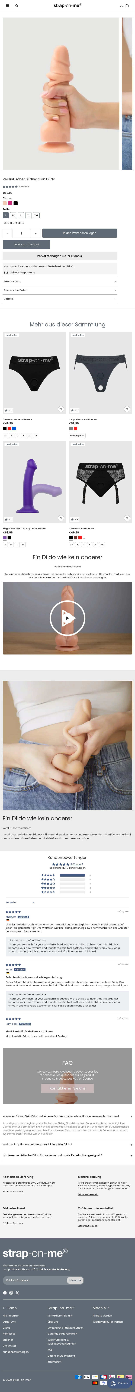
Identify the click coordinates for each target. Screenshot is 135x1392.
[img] (13, 912)
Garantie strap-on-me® (62, 1334)
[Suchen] (17, 5)
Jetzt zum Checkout (26, 244)
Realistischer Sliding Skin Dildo (29, 179)
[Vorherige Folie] (18, 373)
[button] (48, 875)
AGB (50, 1350)
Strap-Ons (9, 1322)
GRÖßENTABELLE (14, 223)
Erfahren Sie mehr (13, 1191)
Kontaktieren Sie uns (68, 1088)
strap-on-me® (22, 1380)
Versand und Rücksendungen (65, 1327)
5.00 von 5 (76, 864)
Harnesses (9, 1334)
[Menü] (7, 6)
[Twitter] (17, 1293)
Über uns (53, 1322)
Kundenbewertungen (16, 1352)
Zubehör (8, 1340)
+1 (84, 538)
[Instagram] (11, 1293)
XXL (36, 435)
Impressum (55, 1361)
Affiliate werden (102, 1315)
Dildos (6, 1327)
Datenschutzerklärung (61, 1355)
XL (29, 435)
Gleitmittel (9, 1346)
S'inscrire (75, 1280)
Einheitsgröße (77, 435)
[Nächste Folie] (50, 373)
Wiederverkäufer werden (108, 1322)
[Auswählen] (61, 409)
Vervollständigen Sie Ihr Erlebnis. (60, 256)
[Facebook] (5, 1293)
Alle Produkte (11, 1315)
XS (5, 435)
